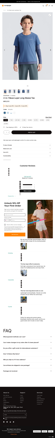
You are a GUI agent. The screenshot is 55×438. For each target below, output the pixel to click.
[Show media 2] (10, 91)
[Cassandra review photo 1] (24, 299)
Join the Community (7, 397)
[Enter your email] (25, 414)
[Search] (43, 5)
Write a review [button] (27, 191)
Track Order (39, 395)
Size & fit (5, 152)
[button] (48, 117)
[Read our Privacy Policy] (24, 227)
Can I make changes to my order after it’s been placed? (21, 342)
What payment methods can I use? (14, 337)
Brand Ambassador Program (9, 405)
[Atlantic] (4, 112)
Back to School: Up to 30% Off (27, 1)
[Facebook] (4, 421)
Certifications (6, 402)
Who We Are (6, 395)
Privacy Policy (40, 402)
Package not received (10, 371)
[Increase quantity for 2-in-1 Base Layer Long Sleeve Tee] (8, 132)
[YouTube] (11, 422)
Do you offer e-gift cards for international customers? (20, 348)
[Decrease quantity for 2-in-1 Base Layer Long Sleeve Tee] (5, 132)
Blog (4, 398)
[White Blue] (11, 112)
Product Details (7, 145)
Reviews (22, 398)
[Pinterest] (14, 421)
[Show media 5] (23, 91)
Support (22, 392)
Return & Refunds (41, 398)
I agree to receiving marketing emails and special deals (15, 418)
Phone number (7, 217)
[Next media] (50, 50)
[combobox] (7, 220)
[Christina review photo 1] (24, 273)
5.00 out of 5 (27, 176)
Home (4, 10)
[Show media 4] (19, 91)
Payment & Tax (40, 400)
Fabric (4, 404)
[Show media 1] (5, 91)
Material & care (7, 148)
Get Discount (15, 234)
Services (39, 392)
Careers (22, 400)
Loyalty (21, 397)
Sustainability (7, 155)
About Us (6, 392)
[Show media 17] (28, 91)
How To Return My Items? (11, 354)
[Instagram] (8, 421)
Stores (4, 400)
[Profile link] (49, 5)
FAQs (21, 402)
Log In (21, 395)
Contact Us (39, 404)
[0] (46, 5)
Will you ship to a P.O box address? (14, 359)
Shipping (39, 397)
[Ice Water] (8, 112)
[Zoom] (50, 15)
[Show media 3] (14, 91)
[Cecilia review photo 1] (24, 246)
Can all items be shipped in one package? (16, 365)
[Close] (51, 201)
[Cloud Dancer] (14, 112)
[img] (34, 257)
